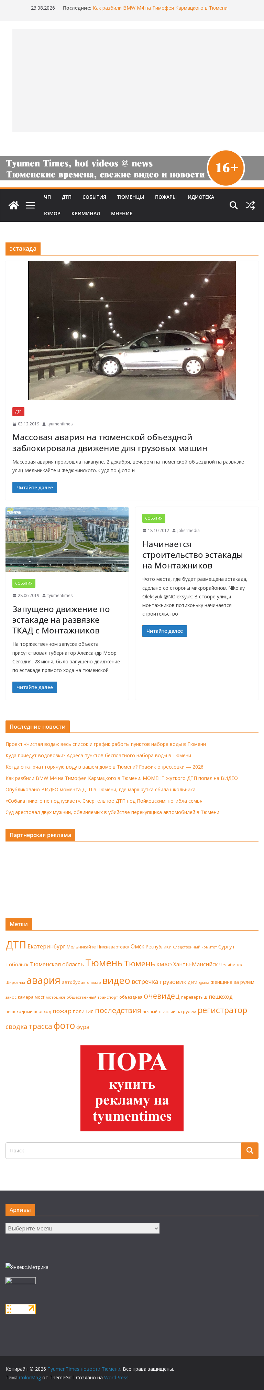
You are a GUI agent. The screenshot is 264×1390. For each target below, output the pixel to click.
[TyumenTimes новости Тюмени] (14, 205)
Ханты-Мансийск (195, 964)
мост (39, 997)
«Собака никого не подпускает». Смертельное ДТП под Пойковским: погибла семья (104, 800)
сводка (17, 1026)
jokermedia (188, 530)
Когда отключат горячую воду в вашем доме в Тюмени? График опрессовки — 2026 (105, 766)
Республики (159, 946)
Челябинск (231, 965)
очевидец (162, 996)
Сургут (226, 946)
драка (204, 982)
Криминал (86, 213)
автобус (71, 982)
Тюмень (104, 962)
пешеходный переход (28, 1011)
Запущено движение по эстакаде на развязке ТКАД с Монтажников (61, 619)
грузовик (173, 982)
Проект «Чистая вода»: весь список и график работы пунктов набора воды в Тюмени (106, 744)
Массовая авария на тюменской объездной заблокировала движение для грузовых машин (109, 442)
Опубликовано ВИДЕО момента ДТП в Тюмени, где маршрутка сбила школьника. (101, 789)
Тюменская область (57, 964)
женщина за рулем (232, 982)
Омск (137, 946)
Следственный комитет (195, 947)
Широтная (15, 982)
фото (64, 1025)
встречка (145, 981)
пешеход (221, 996)
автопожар (91, 982)
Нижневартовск (113, 946)
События (94, 197)
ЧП (47, 197)
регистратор (222, 1010)
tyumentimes (60, 424)
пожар (62, 1011)
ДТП (67, 197)
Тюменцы (130, 197)
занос (11, 997)
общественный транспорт (92, 997)
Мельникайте (81, 947)
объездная (130, 997)
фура (82, 1027)
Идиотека (201, 197)
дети (192, 982)
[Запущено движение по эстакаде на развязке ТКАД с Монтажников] (67, 539)
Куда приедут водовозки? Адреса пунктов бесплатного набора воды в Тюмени (98, 755)
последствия (118, 1010)
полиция (83, 1011)
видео (116, 980)
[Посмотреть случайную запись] (250, 205)
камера (25, 997)
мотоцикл (55, 997)
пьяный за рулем (177, 1011)
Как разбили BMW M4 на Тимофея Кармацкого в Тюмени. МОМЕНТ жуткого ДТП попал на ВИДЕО (161, 11)
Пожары (166, 197)
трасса (40, 1026)
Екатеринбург (46, 946)
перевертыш (194, 997)
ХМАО (164, 964)
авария (43, 980)
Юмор (52, 213)
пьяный (150, 1011)
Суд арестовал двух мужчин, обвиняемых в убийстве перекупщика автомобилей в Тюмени (112, 812)
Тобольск (17, 964)
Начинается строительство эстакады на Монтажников (192, 554)
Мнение (121, 213)
